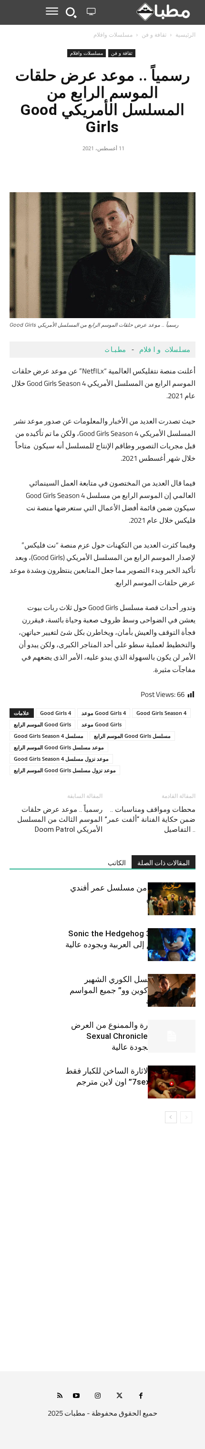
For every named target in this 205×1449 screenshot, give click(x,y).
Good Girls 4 (55, 712)
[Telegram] (58, 169)
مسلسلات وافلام (113, 35)
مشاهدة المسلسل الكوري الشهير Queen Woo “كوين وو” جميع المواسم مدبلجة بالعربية (132, 990)
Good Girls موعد (102, 724)
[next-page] (171, 1117)
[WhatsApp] (80, 169)
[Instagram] (98, 1396)
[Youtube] (76, 1396)
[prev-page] (186, 1117)
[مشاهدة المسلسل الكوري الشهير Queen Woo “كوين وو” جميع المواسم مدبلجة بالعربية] (171, 990)
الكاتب (117, 863)
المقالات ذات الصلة (163, 863)
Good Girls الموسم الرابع (42, 724)
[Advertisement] (102, 1253)
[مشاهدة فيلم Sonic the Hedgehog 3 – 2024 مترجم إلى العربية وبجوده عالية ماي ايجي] (171, 944)
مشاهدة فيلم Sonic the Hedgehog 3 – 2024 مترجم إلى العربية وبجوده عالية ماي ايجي (130, 944)
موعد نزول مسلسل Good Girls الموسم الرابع (65, 770)
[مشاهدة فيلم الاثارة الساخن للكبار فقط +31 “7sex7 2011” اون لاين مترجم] (171, 1082)
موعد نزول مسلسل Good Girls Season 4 (61, 758)
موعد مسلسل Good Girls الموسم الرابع (59, 747)
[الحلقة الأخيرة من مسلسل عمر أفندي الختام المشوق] (171, 898)
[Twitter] (124, 169)
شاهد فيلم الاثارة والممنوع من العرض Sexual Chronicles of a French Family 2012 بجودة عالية (133, 1036)
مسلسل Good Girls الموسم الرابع (132, 735)
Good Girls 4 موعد (104, 712)
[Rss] (59, 1396)
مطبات (113, 349)
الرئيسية (185, 35)
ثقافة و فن (154, 35)
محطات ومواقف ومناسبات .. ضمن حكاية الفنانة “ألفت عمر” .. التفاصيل (150, 819)
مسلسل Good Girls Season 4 (48, 735)
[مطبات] (147, 11)
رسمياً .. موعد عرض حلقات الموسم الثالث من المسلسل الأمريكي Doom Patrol (59, 819)
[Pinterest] (102, 169)
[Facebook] (146, 169)
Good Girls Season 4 (161, 712)
